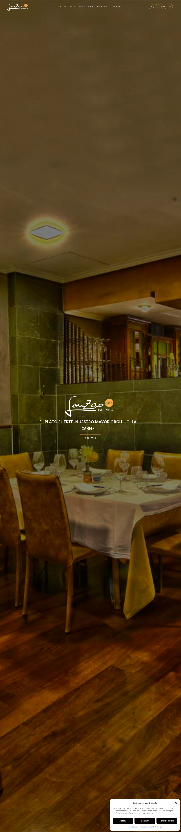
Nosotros (90, 438)
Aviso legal (158, 827)
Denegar (145, 821)
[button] (175, 803)
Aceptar (123, 821)
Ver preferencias (167, 821)
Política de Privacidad (146, 827)
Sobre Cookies (132, 827)
